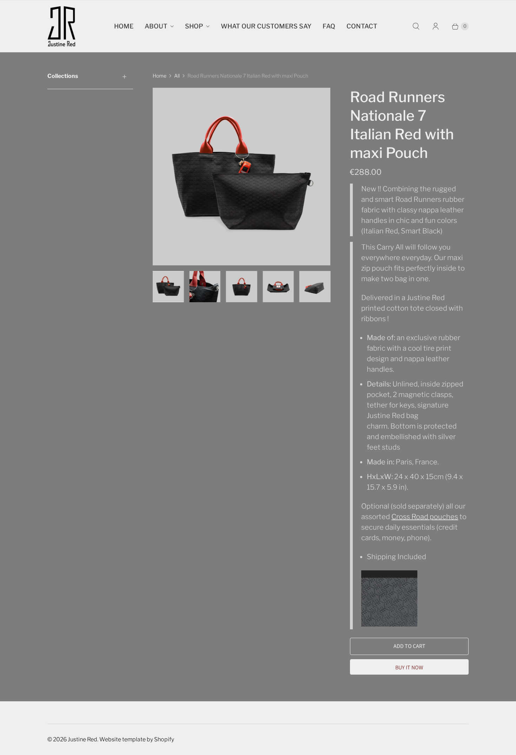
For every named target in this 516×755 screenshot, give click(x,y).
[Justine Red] (61, 26)
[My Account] (435, 26)
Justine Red (82, 739)
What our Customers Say (266, 26)
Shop (194, 26)
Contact (361, 26)
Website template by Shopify (136, 739)
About (156, 26)
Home (123, 26)
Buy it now (409, 667)
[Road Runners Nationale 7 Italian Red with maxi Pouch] (241, 176)
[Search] (416, 26)
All (177, 76)
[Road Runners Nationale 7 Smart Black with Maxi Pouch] (389, 624)
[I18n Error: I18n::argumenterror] (168, 286)
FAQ (329, 26)
